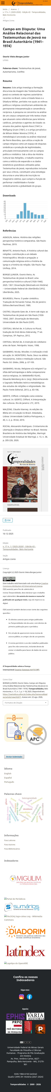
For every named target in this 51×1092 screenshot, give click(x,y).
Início (5, 9)
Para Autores (9, 844)
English (7, 773)
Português (9, 782)
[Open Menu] (3, 3)
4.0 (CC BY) (27, 670)
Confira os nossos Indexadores (25, 978)
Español (8, 777)
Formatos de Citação (13, 702)
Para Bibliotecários (12, 849)
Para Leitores (9, 840)
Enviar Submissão (14, 756)
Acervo (14, 9)
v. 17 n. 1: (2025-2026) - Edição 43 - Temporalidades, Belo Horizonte (24, 13)
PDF (9, 520)
